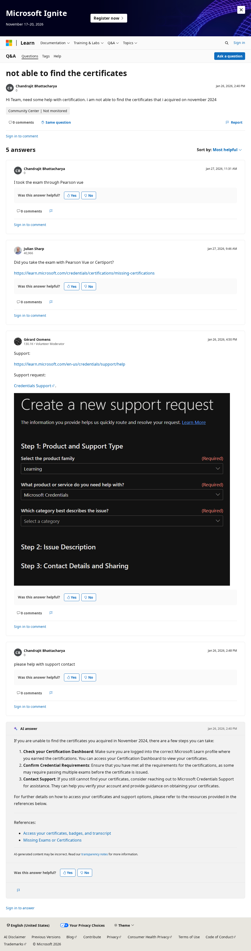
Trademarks (13, 944)
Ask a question (229, 56)
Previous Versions (46, 937)
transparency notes (94, 854)
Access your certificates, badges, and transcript (67, 833)
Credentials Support (32, 385)
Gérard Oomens (37, 339)
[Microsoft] (9, 43)
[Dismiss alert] (241, 10)
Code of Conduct (219, 937)
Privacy (112, 937)
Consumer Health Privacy (148, 937)
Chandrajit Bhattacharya (36, 86)
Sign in (239, 42)
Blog (70, 937)
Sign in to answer (20, 908)
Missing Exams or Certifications (52, 840)
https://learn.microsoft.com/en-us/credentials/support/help (69, 364)
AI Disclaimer (15, 937)
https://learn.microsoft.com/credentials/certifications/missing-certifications (84, 273)
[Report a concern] (51, 211)
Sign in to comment (22, 136)
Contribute (92, 937)
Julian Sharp (34, 248)
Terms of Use (189, 937)
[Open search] (227, 43)
